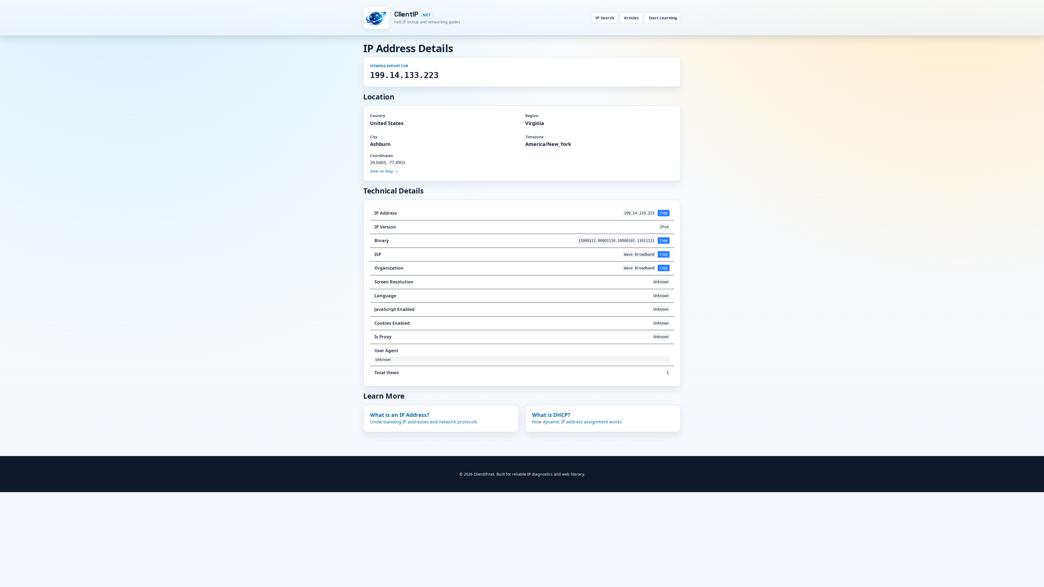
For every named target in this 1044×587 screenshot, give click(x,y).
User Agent (386, 351)
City (373, 136)
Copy (663, 213)
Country (377, 115)
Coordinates (381, 155)
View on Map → (384, 171)
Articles (631, 17)
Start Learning (663, 17)
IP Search (604, 17)
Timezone (534, 136)
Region (531, 115)
